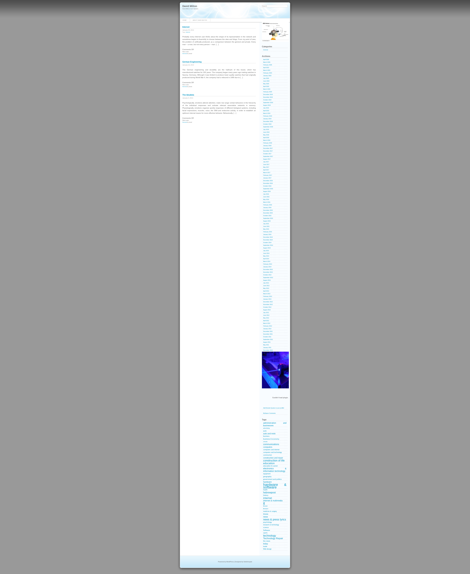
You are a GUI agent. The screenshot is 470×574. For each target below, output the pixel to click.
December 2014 (268, 237)
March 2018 (266, 140)
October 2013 (267, 275)
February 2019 (267, 116)
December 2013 (268, 269)
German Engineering (192, 62)
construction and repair (273, 458)
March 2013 (266, 293)
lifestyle (265, 506)
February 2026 (267, 65)
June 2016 (266, 196)
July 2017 (266, 161)
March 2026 (266, 62)
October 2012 (267, 307)
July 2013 (266, 283)
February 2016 (267, 205)
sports (265, 533)
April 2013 (266, 291)
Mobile (265, 514)
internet (188, 32)
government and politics (272, 479)
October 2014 (267, 242)
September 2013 (268, 277)
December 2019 (268, 94)
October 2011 (267, 336)
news (265, 517)
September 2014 (268, 245)
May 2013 (266, 288)
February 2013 (267, 296)
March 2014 (266, 261)
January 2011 (267, 347)
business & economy (271, 439)
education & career (270, 466)
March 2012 (266, 323)
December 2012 (268, 301)
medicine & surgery (270, 511)
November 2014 (268, 240)
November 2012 (268, 304)
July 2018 (266, 129)
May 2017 (266, 167)
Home (184, 20)
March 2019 (266, 113)
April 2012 (266, 320)
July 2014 (266, 250)
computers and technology (272, 452)
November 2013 (268, 272)
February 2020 (267, 92)
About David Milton (200, 20)
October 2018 (267, 124)
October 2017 (267, 153)
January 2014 (267, 266)
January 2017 (267, 178)
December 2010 (268, 350)
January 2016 (267, 207)
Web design (267, 549)
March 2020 (266, 89)
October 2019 (267, 100)
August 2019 (267, 105)
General (184, 53)
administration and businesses (274, 424)
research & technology (271, 525)
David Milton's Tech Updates (190, 8)
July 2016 (266, 194)
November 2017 (268, 151)
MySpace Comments (269, 413)
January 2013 (267, 299)
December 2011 (268, 331)
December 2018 (268, 121)
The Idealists (188, 95)
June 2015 (266, 226)
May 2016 (266, 199)
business (266, 436)
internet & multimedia (272, 500)
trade (265, 546)
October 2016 (267, 186)
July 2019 (266, 108)
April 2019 (266, 110)
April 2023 (266, 67)
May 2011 (266, 345)
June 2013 (266, 285)
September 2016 (268, 188)
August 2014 (267, 248)
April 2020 (266, 86)
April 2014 (266, 258)
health (265, 490)
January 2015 (267, 234)
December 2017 (268, 148)
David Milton (189, 6)
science (266, 527)
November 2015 (268, 213)
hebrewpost (269, 492)
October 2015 (267, 215)
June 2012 (266, 315)
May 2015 (266, 229)
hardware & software (274, 486)
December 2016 (268, 180)
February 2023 (267, 73)
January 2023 (267, 75)
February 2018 (267, 143)
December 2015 (268, 210)
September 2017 (268, 156)
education (269, 463)
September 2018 (268, 127)
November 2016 (268, 183)
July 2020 (266, 78)
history (265, 495)
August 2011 (266, 342)
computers (267, 447)
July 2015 (266, 223)
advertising (266, 428)
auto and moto (269, 434)
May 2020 (266, 83)
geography (267, 476)
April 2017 (266, 170)
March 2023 (266, 70)
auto (265, 431)
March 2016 (266, 202)
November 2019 (268, 97)
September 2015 (268, 218)
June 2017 (266, 164)
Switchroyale (248, 562)
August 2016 (267, 191)
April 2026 (266, 59)
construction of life (274, 460)
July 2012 (266, 312)
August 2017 (267, 159)
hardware (267, 482)
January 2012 (267, 328)
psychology (267, 522)
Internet (185, 27)
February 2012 (267, 326)
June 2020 (266, 81)
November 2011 (268, 334)
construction (267, 455)
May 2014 (266, 256)
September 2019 (268, 102)
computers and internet (271, 450)
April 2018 (266, 137)
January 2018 (267, 145)
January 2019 (267, 118)
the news (266, 541)
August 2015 (267, 221)
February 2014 (267, 264)
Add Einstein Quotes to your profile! (273, 408)
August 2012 (267, 310)
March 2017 (266, 172)
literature (265, 508)
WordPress (230, 562)
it (264, 503)
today (265, 544)
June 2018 (266, 132)
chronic (265, 441)
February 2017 (267, 175)
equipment (266, 474)
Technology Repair (273, 538)
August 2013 (267, 280)
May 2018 (266, 135)
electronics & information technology (274, 469)
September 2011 (268, 339)
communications (271, 444)
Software (266, 530)
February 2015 (267, 231)
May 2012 (266, 318)
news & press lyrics (274, 519)
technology (269, 535)
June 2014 (266, 253)
